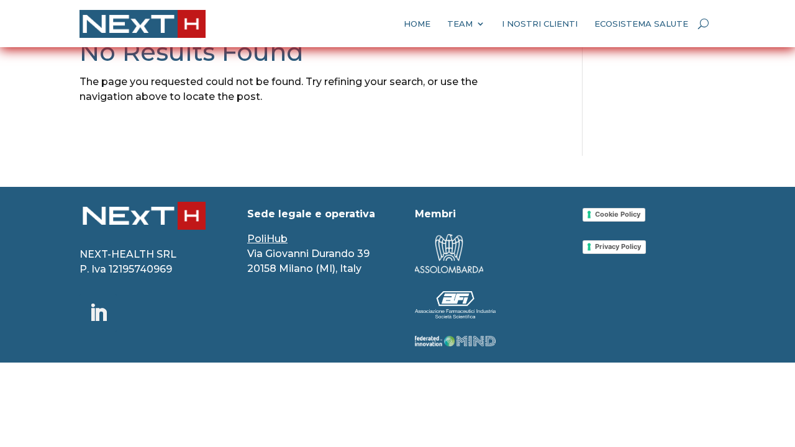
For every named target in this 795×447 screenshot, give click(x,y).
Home (417, 24)
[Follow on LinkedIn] (98, 313)
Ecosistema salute (641, 24)
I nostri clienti (540, 24)
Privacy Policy (618, 246)
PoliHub (267, 239)
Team (460, 24)
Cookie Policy (617, 214)
